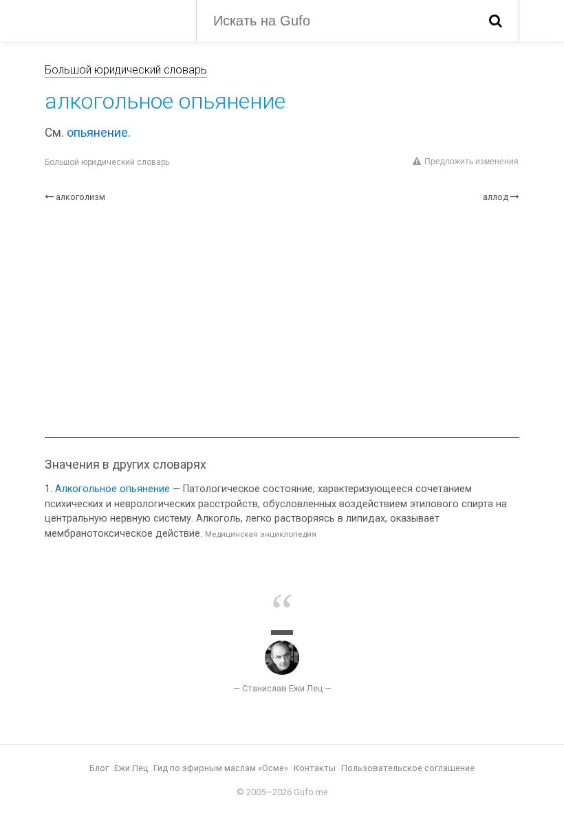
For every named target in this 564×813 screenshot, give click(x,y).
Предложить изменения (471, 161)
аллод (495, 197)
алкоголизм (80, 197)
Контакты (315, 768)
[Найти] (496, 20)
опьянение (97, 133)
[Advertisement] (282, 320)
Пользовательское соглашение (408, 768)
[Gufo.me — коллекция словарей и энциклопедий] (110, 19)
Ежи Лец (131, 768)
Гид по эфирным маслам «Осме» (220, 768)
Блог (99, 768)
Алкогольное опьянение (112, 489)
